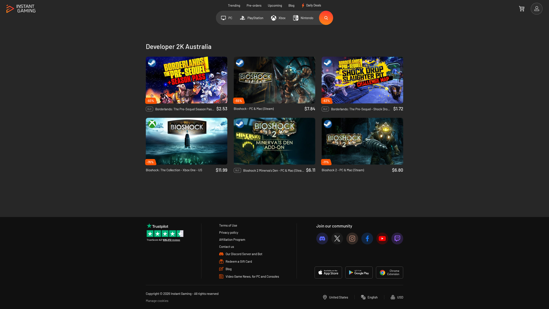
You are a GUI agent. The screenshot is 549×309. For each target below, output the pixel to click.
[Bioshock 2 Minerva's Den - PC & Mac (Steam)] (274, 141)
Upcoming (275, 5)
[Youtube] (382, 238)
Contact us (226, 246)
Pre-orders (254, 5)
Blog (291, 5)
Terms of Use (228, 225)
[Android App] (359, 273)
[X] (337, 238)
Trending (234, 5)
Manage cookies (157, 301)
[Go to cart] (521, 8)
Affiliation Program (232, 239)
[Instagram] (352, 238)
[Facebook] (367, 238)
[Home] (20, 9)
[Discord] (322, 238)
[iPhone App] (328, 273)
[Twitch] (397, 238)
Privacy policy (228, 232)
